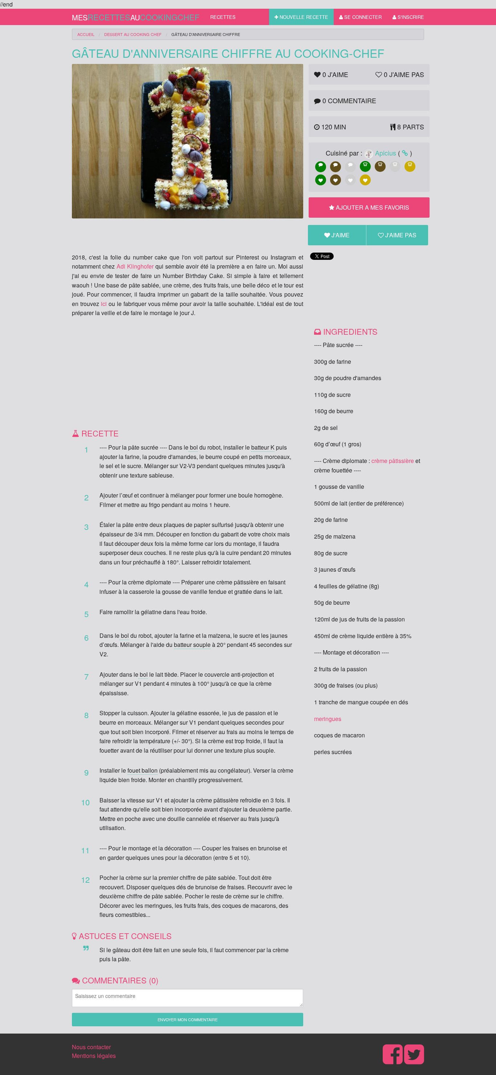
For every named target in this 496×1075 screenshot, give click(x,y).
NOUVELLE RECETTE (303, 16)
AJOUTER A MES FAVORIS (371, 207)
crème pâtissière (392, 460)
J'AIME (340, 235)
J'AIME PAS (400, 235)
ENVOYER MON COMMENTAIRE (187, 1019)
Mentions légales (94, 1055)
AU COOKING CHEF (133, 34)
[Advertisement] (187, 376)
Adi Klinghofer (135, 266)
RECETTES (223, 16)
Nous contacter (91, 1047)
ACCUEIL (85, 34)
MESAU (135, 17)
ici (104, 303)
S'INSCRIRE (410, 16)
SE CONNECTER (362, 16)
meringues (327, 718)
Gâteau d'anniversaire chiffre (205, 34)
